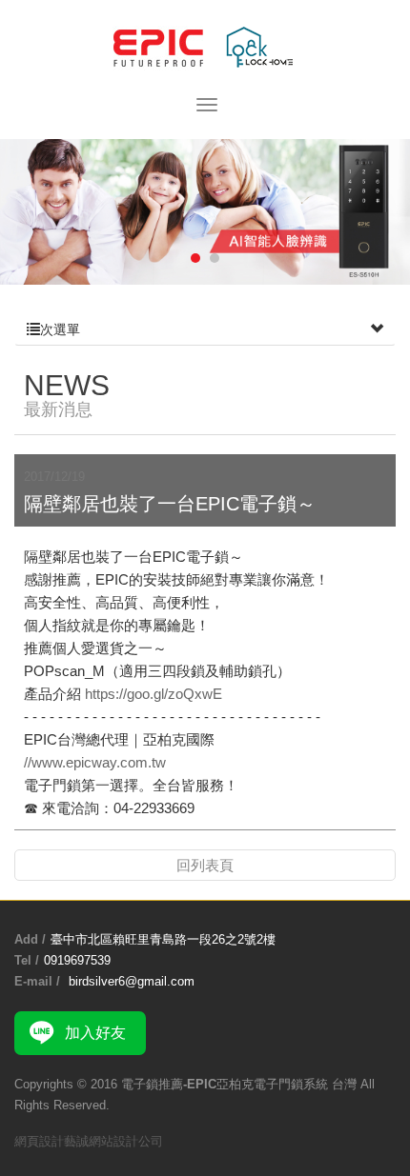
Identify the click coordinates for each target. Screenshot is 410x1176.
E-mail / (37, 981)
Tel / (26, 960)
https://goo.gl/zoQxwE (153, 694)
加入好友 (95, 1033)
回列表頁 (205, 865)
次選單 (60, 329)
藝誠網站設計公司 (113, 1141)
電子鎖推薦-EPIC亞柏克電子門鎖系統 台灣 (205, 48)
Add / (30, 939)
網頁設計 (39, 1141)
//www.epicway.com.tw (97, 762)
